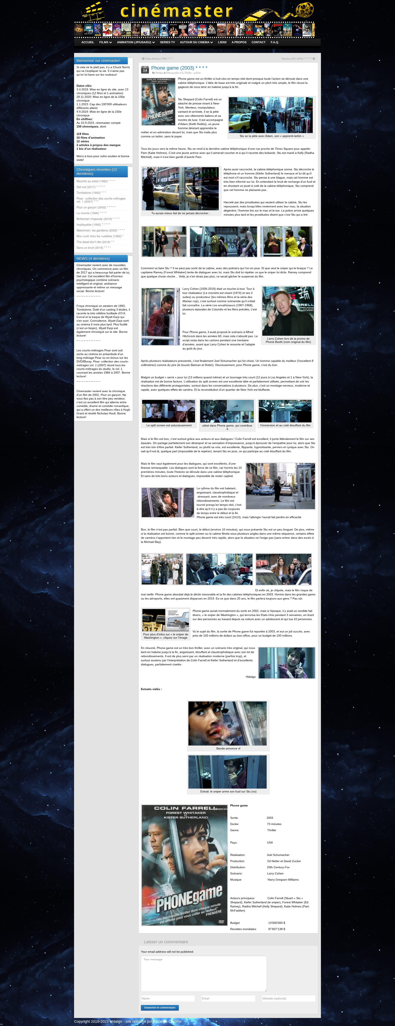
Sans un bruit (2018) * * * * (94, 247)
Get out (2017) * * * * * (91, 187)
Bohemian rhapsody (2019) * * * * (98, 219)
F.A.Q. (275, 42)
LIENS (222, 42)
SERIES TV (167, 42)
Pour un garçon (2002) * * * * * (96, 207)
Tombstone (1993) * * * (91, 192)
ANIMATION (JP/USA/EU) (134, 42)
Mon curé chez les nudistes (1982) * (100, 236)
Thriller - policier (193, 72)
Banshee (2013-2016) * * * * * (297, 58)
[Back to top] (1, 1024)
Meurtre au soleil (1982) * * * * (96, 181)
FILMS (104, 42)
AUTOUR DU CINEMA (195, 42)
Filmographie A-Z (174, 72)
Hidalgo (159, 72)
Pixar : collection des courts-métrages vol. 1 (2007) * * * (101, 199)
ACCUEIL (87, 42)
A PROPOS (239, 42)
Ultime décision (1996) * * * (159, 58)
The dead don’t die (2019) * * (95, 242)
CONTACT (259, 42)
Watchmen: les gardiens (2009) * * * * (101, 230)
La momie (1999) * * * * (91, 213)
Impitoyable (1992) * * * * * (93, 224)
